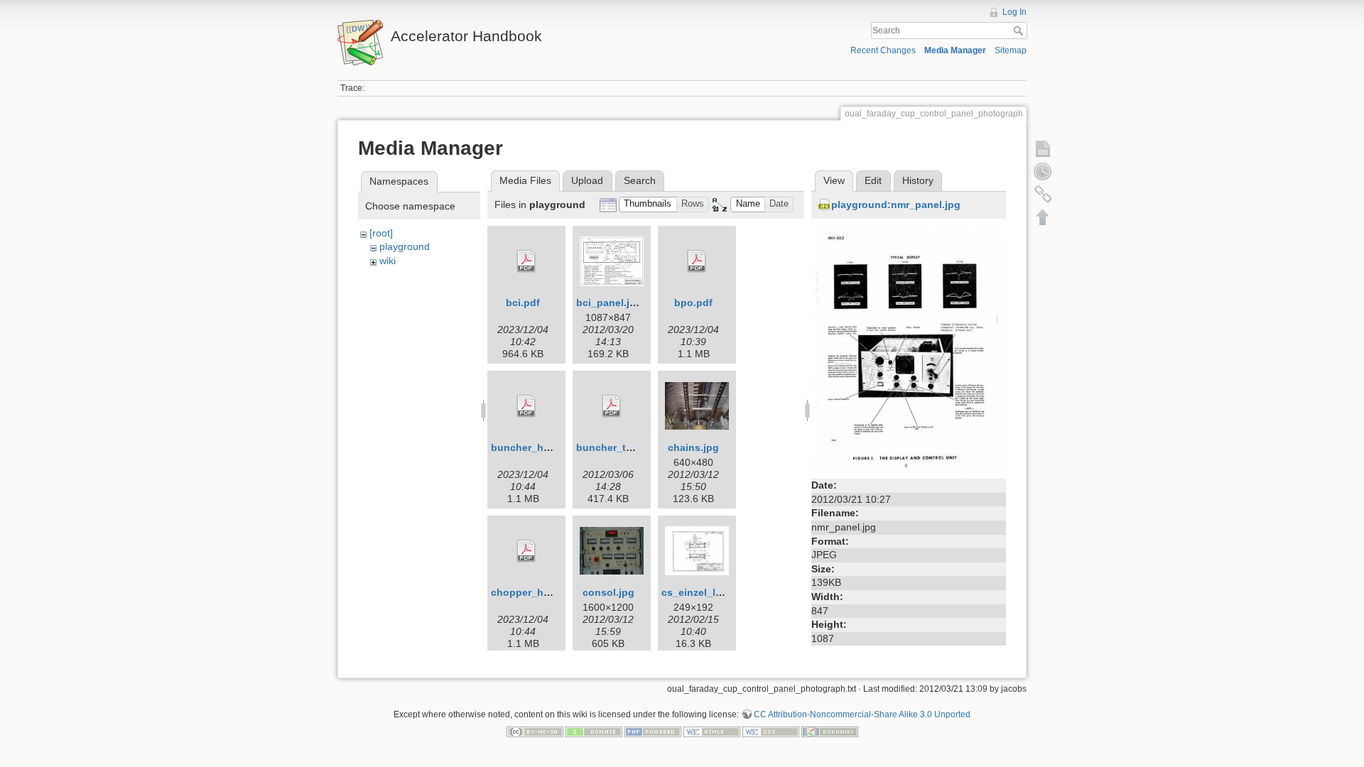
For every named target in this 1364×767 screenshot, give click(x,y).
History (917, 180)
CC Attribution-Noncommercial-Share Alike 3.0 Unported (862, 714)
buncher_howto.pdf (539, 447)
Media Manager (955, 50)
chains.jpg (693, 447)
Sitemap (1011, 50)
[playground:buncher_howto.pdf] (526, 406)
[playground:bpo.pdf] (696, 261)
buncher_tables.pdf (623, 447)
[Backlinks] (1043, 194)
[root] (381, 233)
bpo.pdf (693, 302)
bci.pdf (523, 302)
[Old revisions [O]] (1043, 171)
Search (1020, 31)
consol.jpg (608, 592)
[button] (648, 205)
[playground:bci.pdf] (526, 261)
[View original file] (908, 349)
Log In (1014, 12)
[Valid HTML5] (711, 731)
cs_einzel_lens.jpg (706, 592)
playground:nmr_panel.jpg (895, 204)
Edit (873, 180)
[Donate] (593, 731)
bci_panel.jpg (609, 302)
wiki (387, 260)
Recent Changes (883, 50)
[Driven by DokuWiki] (829, 731)
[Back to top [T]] (1043, 216)
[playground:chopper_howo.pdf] (526, 551)
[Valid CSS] (770, 731)
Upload (587, 180)
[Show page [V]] (1043, 148)
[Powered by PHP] (652, 731)
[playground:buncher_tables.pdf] (611, 406)
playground (404, 246)
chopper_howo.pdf (537, 592)
